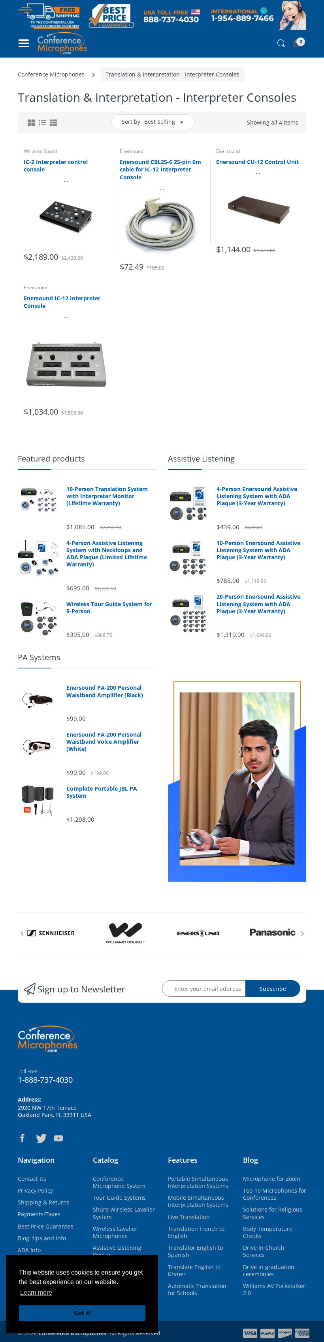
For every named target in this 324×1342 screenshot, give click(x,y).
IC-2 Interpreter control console (56, 165)
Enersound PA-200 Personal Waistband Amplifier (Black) (104, 691)
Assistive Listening (201, 458)
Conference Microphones (51, 74)
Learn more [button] (36, 1292)
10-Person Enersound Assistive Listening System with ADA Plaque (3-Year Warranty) (258, 550)
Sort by (131, 121)
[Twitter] (40, 1138)
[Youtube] (58, 1138)
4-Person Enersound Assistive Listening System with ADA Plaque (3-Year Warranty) (257, 496)
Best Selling (159, 121)
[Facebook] (22, 1138)
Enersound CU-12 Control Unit (257, 162)
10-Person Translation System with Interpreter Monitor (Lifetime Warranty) (107, 496)
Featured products (51, 458)
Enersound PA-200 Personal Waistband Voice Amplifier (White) (103, 741)
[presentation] (22, 933)
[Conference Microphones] (62, 43)
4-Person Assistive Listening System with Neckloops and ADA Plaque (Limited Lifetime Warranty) (106, 554)
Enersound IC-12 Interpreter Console (62, 302)
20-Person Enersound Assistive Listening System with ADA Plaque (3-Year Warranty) (258, 603)
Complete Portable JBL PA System (101, 792)
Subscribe (273, 988)
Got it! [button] (82, 1313)
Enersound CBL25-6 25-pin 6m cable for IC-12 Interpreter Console (160, 169)
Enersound (131, 151)
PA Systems (39, 657)
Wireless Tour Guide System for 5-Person (109, 608)
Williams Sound (40, 151)
